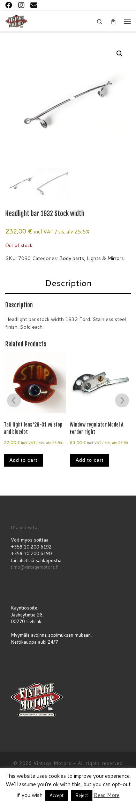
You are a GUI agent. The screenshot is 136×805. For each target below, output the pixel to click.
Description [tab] (68, 283)
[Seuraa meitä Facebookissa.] (8, 5)
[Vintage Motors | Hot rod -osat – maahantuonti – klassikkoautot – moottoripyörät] (16, 20)
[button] (119, 53)
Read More (107, 795)
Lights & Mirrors (105, 258)
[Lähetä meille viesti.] (33, 5)
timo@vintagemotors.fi (35, 567)
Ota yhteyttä (24, 527)
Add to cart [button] (23, 460)
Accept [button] (57, 795)
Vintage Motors (52, 763)
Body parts (71, 258)
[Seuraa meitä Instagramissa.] (21, 5)
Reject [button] (81, 795)
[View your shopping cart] (113, 21)
